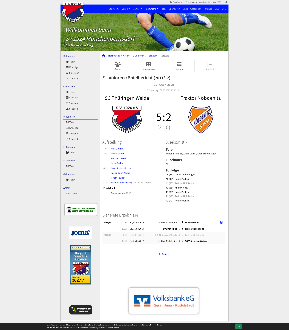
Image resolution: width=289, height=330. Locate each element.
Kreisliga (73, 67)
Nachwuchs (150, 8)
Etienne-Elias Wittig (121, 182)
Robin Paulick (118, 177)
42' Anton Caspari (142, 182)
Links (185, 8)
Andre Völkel (117, 153)
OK (238, 326)
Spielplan (74, 72)
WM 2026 (217, 2)
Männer (136, 8)
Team (72, 61)
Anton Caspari (118, 192)
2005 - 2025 (71, 193)
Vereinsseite (205, 2)
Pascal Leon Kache (120, 172)
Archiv (66, 187)
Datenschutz (155, 325)
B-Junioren (69, 56)
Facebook (177, 2)
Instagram (192, 2)
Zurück (165, 254)
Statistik (73, 78)
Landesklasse (148, 69)
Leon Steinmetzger (121, 168)
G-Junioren (69, 174)
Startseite (114, 8)
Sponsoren (174, 8)
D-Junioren (69, 116)
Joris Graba (117, 163)
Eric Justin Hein (119, 158)
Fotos (163, 8)
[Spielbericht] (221, 222)
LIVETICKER (221, 8)
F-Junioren (69, 160)
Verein (125, 8)
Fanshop (208, 8)
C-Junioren (69, 86)
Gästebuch (195, 8)
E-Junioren (69, 146)
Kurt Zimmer (117, 148)
